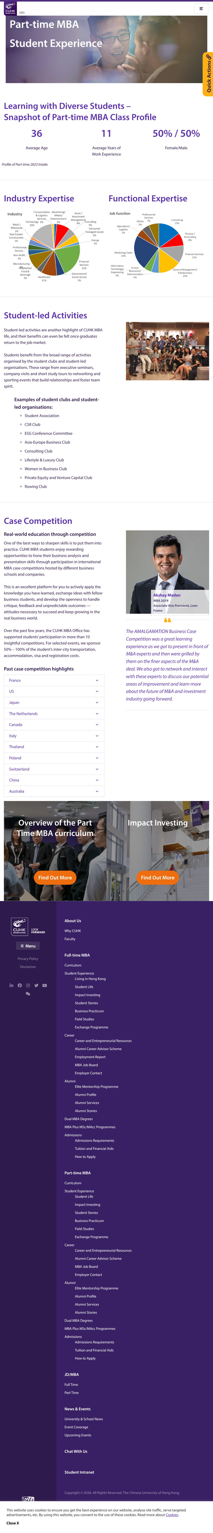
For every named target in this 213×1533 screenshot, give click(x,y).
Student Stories (86, 1003)
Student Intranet (79, 1472)
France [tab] (15, 680)
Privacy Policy (28, 958)
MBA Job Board (86, 1065)
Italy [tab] (12, 735)
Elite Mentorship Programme (96, 1086)
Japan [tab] (14, 702)
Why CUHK (73, 930)
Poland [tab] (15, 758)
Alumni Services (87, 1102)
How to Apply (85, 1156)
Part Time (72, 1392)
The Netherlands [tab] (23, 713)
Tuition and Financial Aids (94, 1148)
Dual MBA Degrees (79, 1118)
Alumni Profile (85, 1094)
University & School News (84, 1419)
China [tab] (14, 780)
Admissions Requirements (94, 1140)
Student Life (84, 986)
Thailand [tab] (16, 746)
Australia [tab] (16, 791)
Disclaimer (28, 966)
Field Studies (84, 1019)
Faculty (70, 938)
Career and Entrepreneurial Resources (103, 1040)
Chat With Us (76, 1451)
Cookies (172, 1514)
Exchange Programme (91, 1027)
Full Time (71, 1384)
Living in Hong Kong (90, 978)
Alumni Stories (86, 1110)
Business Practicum (89, 1011)
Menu (30, 945)
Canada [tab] (15, 724)
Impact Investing (88, 994)
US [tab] (11, 691)
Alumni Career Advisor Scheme (98, 1048)
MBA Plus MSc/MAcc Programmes (90, 1127)
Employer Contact (88, 1073)
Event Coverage (76, 1427)
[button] (12, 1523)
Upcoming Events (78, 1435)
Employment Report (90, 1056)
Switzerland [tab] (19, 769)
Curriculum (73, 965)
